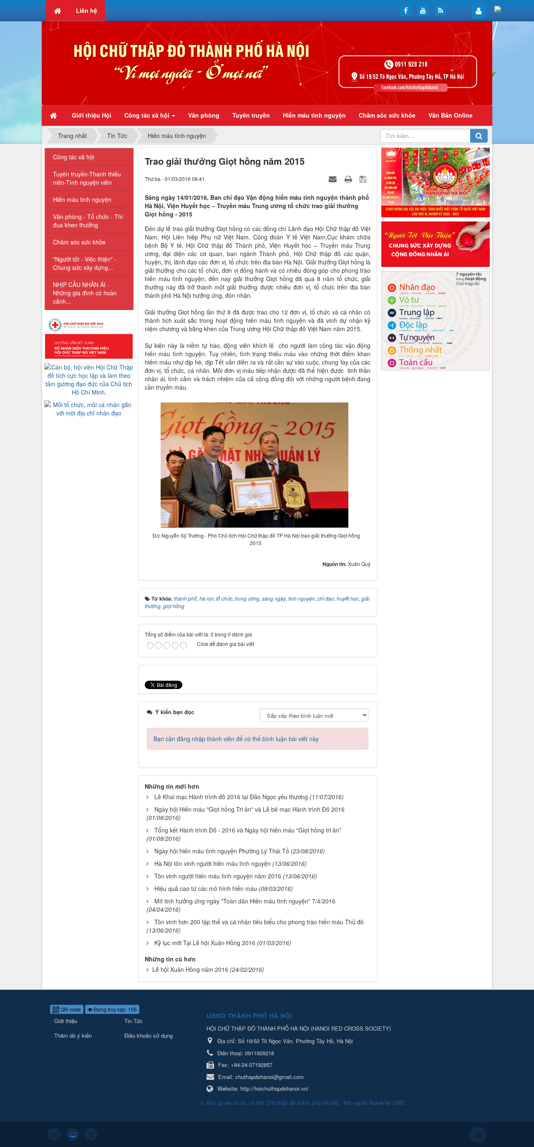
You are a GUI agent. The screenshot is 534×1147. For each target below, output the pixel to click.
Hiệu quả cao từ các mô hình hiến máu (205, 888)
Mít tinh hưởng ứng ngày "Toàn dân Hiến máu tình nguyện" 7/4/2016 (244, 901)
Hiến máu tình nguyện (82, 199)
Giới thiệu (65, 1021)
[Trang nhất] (54, 115)
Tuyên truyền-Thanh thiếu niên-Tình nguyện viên (87, 178)
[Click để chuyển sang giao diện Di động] (91, 1134)
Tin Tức (133, 1021)
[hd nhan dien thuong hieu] (89, 337)
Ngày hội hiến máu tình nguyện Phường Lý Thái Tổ (221, 851)
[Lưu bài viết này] (364, 178)
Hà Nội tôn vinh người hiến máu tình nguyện (212, 863)
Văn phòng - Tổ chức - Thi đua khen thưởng (88, 220)
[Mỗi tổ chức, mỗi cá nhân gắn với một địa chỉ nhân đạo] (89, 408)
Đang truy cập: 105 (115, 1009)
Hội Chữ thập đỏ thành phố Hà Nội (297, 1103)
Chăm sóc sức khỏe (79, 242)
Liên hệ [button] (86, 10)
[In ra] (349, 178)
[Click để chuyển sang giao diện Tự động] (54, 1134)
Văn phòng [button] (203, 115)
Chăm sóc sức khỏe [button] (387, 115)
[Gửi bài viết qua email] (334, 178)
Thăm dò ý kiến (73, 1035)
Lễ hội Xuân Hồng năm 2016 (190, 969)
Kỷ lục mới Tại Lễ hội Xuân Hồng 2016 (204, 942)
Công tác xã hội (73, 157)
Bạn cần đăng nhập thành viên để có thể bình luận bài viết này (236, 738)
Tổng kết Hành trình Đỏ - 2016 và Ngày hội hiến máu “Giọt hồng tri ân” (247, 830)
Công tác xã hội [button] (147, 115)
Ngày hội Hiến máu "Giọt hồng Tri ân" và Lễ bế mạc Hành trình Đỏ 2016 (249, 809)
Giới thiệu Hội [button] (91, 115)
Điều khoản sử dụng (148, 1035)
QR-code (70, 1009)
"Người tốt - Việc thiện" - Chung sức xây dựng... (84, 263)
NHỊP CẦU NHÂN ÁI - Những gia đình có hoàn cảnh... (85, 292)
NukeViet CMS (387, 1103)
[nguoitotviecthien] (435, 243)
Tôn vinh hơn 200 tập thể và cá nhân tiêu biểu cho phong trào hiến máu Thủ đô (259, 922)
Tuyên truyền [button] (251, 115)
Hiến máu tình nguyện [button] (314, 115)
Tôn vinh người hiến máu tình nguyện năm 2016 (217, 876)
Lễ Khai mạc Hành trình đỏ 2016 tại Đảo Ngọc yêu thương (231, 796)
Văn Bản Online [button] (450, 115)
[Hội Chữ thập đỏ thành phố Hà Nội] (267, 62)
